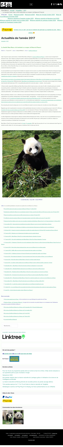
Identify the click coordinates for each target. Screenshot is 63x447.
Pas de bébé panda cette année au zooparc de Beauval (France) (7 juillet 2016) (20, 208)
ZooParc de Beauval (33, 50)
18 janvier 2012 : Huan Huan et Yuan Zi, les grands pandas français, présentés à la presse (22, 236)
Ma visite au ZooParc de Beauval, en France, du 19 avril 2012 (17, 313)
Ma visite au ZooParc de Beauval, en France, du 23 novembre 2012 (18, 310)
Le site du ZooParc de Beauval (10, 319)
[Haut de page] (60, 444)
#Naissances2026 (19, 14)
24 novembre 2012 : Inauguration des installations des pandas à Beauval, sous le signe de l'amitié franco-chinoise (27, 224)
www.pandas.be (25, 435)
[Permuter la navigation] (31, 4)
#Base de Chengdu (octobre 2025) (45, 14)
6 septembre (29, 123)
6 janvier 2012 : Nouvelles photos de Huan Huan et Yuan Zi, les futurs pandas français (22, 259)
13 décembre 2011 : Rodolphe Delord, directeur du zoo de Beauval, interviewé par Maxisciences (24, 268)
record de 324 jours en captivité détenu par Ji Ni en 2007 (13, 110)
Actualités (3, 41)
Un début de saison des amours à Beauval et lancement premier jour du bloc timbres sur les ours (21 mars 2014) (27, 218)
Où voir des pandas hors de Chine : (11, 299)
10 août (23, 123)
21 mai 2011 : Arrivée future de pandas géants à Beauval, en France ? (18, 290)
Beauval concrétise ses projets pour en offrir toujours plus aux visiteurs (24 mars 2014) (22, 215)
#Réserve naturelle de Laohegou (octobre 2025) (43, 20)
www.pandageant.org (33, 435)
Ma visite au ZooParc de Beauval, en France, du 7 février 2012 (17, 316)
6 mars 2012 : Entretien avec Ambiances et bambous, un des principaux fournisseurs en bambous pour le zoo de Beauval (29, 227)
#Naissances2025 (30, 14)
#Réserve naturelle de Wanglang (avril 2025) (47, 18)
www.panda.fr (10, 435)
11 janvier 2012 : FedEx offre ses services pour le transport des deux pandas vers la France (23, 250)
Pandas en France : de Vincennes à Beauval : (13, 302)
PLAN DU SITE (31, 440)
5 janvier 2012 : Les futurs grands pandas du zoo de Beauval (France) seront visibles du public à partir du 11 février (28, 262)
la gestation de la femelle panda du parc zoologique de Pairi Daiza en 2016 (25, 98)
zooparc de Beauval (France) (38, 56)
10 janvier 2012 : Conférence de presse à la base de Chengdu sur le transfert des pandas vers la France (25, 253)
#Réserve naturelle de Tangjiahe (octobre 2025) (21, 18)
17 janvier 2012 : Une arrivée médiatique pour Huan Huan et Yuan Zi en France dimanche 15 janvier (25, 239)
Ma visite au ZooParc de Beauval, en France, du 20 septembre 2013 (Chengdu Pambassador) (23, 307)
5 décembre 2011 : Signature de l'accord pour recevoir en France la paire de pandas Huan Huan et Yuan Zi (26, 274)
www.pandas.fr (17, 435)
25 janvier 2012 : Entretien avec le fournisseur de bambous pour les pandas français (21, 233)
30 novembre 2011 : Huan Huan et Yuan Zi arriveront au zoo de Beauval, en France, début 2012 (24, 281)
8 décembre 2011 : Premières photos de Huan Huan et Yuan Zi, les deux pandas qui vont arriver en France (26, 271)
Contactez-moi (54, 433)
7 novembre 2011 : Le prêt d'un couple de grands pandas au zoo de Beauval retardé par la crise (24, 284)
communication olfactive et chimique (9, 76)
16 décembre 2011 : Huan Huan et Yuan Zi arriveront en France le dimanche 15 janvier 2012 (23, 265)
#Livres (10, 14)
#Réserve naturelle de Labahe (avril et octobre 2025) (14, 20)
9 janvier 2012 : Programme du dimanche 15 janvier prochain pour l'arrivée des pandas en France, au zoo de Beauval (28, 256)
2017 (7, 41)
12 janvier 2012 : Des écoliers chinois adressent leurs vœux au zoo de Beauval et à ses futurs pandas (25, 247)
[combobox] (10, 325)
